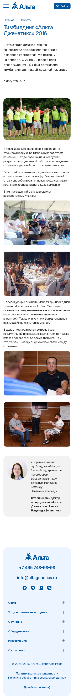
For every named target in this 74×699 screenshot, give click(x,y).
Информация (17, 640)
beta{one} (44, 687)
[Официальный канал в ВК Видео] (41, 588)
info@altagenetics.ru (37, 577)
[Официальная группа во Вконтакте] (49, 588)
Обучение (15, 621)
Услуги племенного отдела (27, 612)
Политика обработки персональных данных (37, 677)
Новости (25, 20)
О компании (16, 650)
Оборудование (18, 631)
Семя (12, 602)
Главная (8, 20)
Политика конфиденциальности (37, 673)
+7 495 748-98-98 (37, 567)
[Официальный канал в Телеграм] (33, 588)
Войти (64, 6)
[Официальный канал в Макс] (25, 588)
